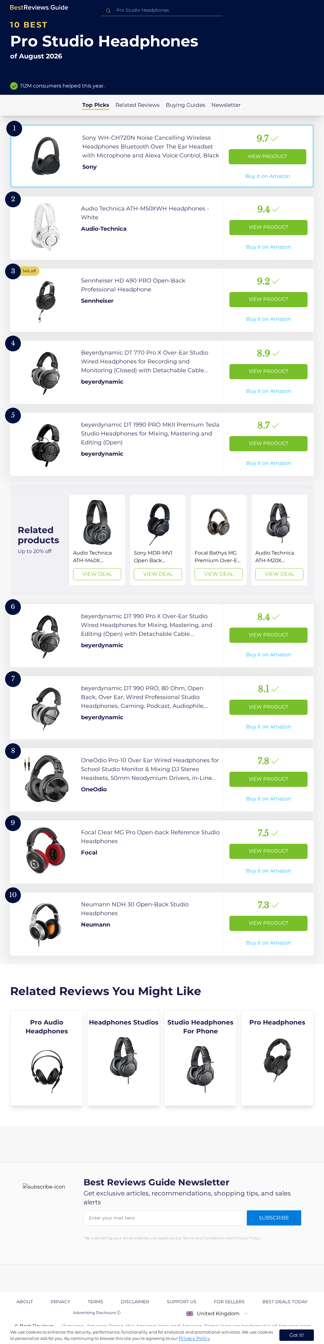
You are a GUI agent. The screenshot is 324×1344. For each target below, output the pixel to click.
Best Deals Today (285, 1301)
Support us (181, 1301)
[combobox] (162, 10)
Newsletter (226, 105)
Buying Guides (185, 105)
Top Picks (95, 105)
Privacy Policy (194, 1338)
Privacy (60, 1301)
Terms (95, 1301)
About (24, 1301)
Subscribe (274, 1218)
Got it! (297, 1335)
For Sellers (229, 1301)
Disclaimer (135, 1301)
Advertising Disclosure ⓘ (97, 1312)
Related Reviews (137, 105)
